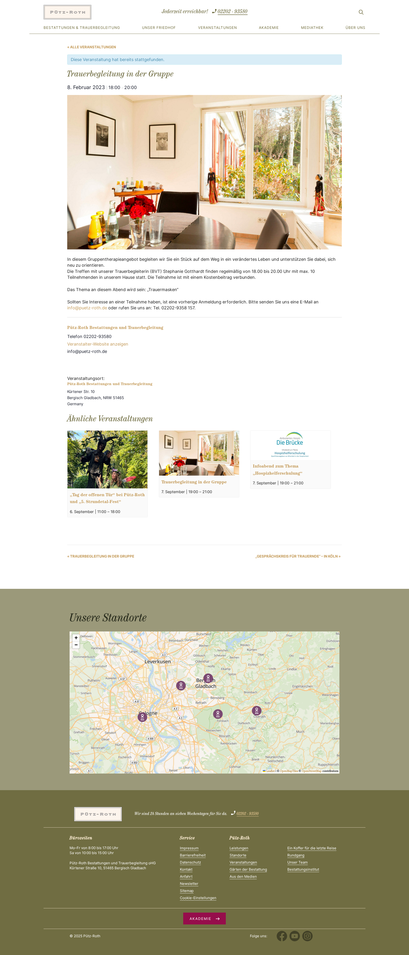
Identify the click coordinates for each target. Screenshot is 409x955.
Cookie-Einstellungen (198, 898)
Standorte (238, 855)
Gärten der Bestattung (248, 869)
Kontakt (186, 869)
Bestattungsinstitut (303, 869)
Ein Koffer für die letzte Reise (311, 848)
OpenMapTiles (289, 771)
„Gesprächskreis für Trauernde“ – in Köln (298, 556)
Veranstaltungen (217, 27)
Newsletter (189, 883)
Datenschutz (190, 862)
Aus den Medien (243, 876)
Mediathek (312, 27)
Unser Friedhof (159, 27)
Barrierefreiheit (193, 855)
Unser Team (297, 862)
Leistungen (239, 848)
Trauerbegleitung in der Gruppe (194, 483)
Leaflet (270, 771)
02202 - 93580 (233, 12)
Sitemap (187, 890)
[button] (208, 678)
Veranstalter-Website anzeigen (97, 344)
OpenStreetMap (312, 771)
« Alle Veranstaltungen (91, 47)
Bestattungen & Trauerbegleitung (82, 27)
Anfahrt (186, 876)
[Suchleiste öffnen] (361, 13)
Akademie (269, 27)
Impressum (189, 848)
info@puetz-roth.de (87, 307)
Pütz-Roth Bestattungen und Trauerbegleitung (115, 328)
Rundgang (295, 855)
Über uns (355, 27)
